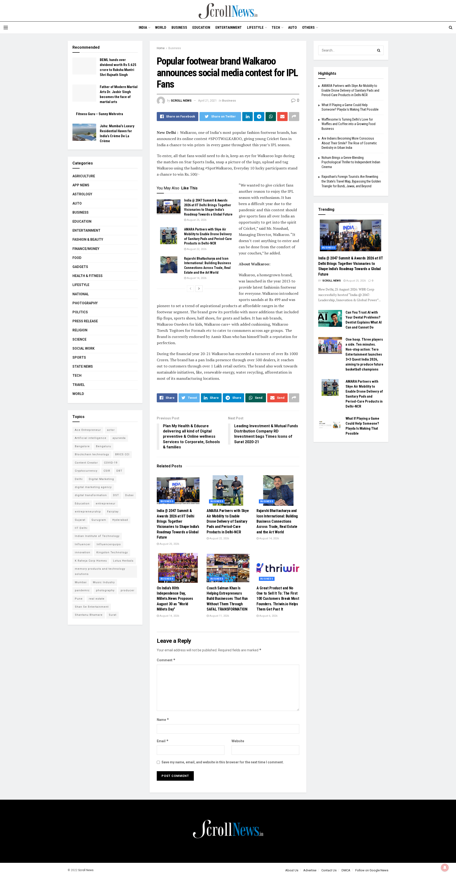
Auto (292, 27)
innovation (82, 552)
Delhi (79, 479)
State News (82, 366)
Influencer (82, 544)
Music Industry (104, 582)
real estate (96, 598)
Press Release (85, 321)
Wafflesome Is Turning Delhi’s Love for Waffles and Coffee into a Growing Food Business (348, 124)
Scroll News (181, 100)
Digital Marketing (101, 479)
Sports (79, 357)
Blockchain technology (92, 454)
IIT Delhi (81, 528)
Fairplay (113, 511)
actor (111, 430)
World (160, 27)
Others (308, 27)
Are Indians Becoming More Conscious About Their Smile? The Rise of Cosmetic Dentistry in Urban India (349, 143)
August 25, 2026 (196, 219)
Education (201, 27)
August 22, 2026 (196, 249)
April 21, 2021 (207, 100)
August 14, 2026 (196, 278)
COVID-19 (110, 462)
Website (238, 741)
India (143, 27)
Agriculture (83, 176)
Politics (80, 312)
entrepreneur (105, 503)
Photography (85, 303)
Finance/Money (85, 249)
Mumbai (81, 582)
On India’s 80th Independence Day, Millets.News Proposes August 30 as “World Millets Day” (175, 599)
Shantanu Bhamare (89, 614)
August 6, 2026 (268, 615)
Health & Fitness (87, 276)
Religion (79, 330)
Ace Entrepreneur (88, 430)
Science (79, 339)
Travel (78, 385)
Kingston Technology (112, 552)
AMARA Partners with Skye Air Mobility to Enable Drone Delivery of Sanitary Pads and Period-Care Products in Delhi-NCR (228, 521)
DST (116, 495)
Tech (276, 27)
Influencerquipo (109, 544)
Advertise (309, 870)
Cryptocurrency (86, 470)
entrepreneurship (88, 511)
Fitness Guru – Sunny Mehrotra (99, 114)
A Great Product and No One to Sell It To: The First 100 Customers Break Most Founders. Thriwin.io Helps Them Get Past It (277, 599)
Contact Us (329, 870)
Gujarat (80, 519)
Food (76, 258)
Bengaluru (103, 446)
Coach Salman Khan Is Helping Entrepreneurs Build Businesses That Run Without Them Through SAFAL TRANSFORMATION (227, 599)
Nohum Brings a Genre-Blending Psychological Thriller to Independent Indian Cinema (351, 162)
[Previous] (190, 288)
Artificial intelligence (90, 438)
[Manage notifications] (445, 867)
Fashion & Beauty (87, 239)
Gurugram (98, 519)
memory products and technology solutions (100, 571)
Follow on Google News (371, 870)
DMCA (346, 870)
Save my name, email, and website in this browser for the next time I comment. (223, 762)
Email (163, 741)
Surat (112, 614)
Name (163, 719)
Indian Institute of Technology (97, 536)
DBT (119, 470)
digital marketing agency (93, 487)
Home (161, 48)
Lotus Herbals (123, 560)
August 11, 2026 (219, 615)
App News (80, 185)
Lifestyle (255, 27)
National (80, 294)
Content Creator (86, 462)
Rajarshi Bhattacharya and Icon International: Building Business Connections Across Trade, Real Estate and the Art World (277, 521)
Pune (79, 598)
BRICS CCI (122, 454)
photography (105, 590)
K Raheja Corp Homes (91, 560)
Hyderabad (120, 519)
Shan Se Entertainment (92, 606)
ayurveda (119, 438)
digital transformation (91, 495)
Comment (166, 660)
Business (179, 27)
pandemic (82, 590)
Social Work (83, 348)
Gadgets (80, 267)
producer (127, 590)
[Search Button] (379, 50)
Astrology (82, 194)
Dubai (129, 495)
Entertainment (228, 27)
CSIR (107, 470)
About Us (291, 870)
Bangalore (82, 446)
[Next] (199, 288)
